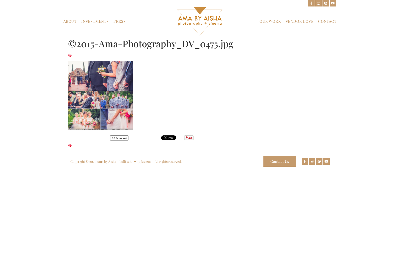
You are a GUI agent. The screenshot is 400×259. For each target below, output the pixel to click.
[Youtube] (333, 3)
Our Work (270, 21)
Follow (122, 138)
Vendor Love (300, 21)
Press (119, 21)
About (70, 21)
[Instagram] (318, 3)
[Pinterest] (325, 3)
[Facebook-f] (311, 3)
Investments (95, 21)
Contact (327, 21)
